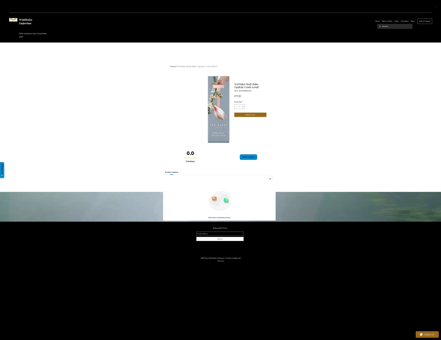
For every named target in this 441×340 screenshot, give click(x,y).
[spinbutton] (240, 107)
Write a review (248, 157)
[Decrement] (236, 107)
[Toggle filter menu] (270, 179)
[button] (435, 7)
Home (173, 66)
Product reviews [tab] (171, 172)
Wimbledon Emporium (25, 21)
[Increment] (243, 107)
